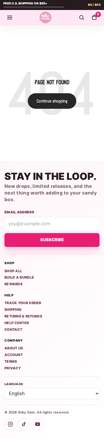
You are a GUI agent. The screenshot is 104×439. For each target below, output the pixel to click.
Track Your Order (22, 303)
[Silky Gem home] (45, 17)
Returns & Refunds (23, 316)
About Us (13, 348)
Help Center (16, 323)
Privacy (12, 368)
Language (13, 384)
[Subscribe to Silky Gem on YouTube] (37, 424)
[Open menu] (10, 17)
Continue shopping (52, 101)
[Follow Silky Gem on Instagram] (10, 424)
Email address (19, 212)
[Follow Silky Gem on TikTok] (24, 424)
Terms (10, 361)
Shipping (13, 309)
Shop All (13, 271)
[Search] (81, 17)
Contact (13, 329)
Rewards (13, 284)
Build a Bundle (19, 277)
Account (13, 355)
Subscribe (52, 239)
